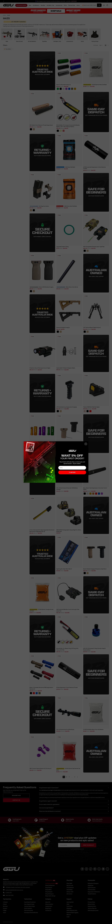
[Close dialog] (86, 444)
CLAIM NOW (72, 472)
